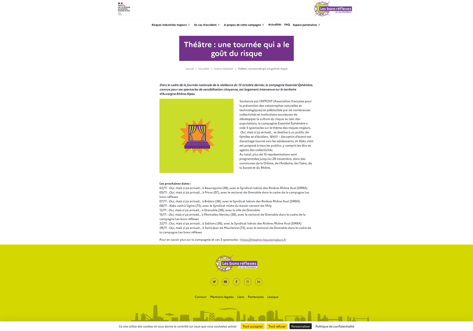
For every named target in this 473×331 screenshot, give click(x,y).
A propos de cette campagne (242, 25)
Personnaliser (300, 326)
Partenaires (256, 297)
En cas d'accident (205, 25)
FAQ (287, 24)
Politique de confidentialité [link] (335, 326)
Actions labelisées (223, 68)
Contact (201, 297)
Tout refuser (277, 326)
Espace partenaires (305, 25)
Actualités (274, 24)
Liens (240, 297)
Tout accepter (253, 326)
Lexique (272, 297)
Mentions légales (222, 297)
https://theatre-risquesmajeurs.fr (263, 239)
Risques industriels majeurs (169, 25)
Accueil (190, 68)
